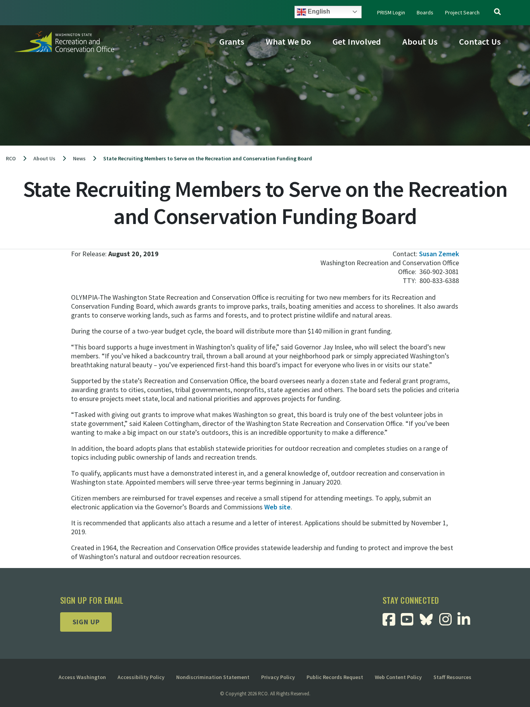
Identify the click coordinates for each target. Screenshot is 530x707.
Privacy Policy (278, 677)
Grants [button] (231, 41)
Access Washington (82, 677)
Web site (277, 506)
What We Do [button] (288, 41)
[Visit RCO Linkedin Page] (466, 622)
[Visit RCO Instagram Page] (448, 622)
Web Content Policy (398, 677)
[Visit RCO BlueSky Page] (429, 618)
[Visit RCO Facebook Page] (392, 622)
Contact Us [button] (480, 41)
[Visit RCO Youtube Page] (410, 622)
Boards (425, 12)
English (318, 11)
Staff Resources (452, 677)
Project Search (462, 12)
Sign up (86, 621)
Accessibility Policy (141, 677)
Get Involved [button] (357, 41)
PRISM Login (391, 12)
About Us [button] (420, 41)
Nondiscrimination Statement (212, 677)
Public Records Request (335, 677)
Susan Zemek (439, 253)
